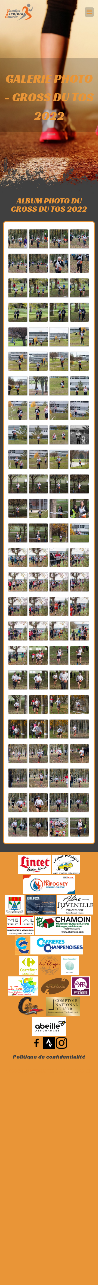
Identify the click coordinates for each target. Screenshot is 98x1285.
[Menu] (89, 12)
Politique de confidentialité (49, 1056)
